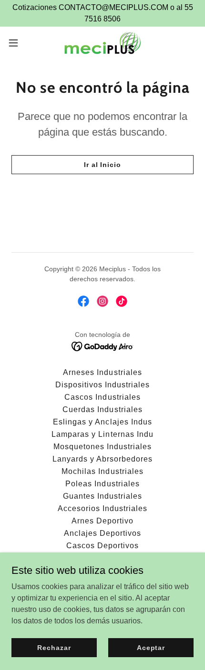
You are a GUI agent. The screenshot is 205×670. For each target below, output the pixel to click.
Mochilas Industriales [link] (102, 471)
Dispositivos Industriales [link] (102, 385)
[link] (102, 42)
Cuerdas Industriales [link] (102, 409)
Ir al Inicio (102, 164)
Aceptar (151, 647)
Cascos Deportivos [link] (102, 546)
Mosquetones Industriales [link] (102, 447)
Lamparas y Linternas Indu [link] (102, 434)
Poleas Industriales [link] (102, 484)
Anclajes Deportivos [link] (102, 533)
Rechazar (54, 647)
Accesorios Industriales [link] (102, 508)
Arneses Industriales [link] (102, 372)
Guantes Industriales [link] (102, 496)
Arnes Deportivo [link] (102, 521)
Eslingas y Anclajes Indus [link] (102, 422)
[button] (18, 42)
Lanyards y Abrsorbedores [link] (102, 459)
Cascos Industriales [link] (102, 397)
